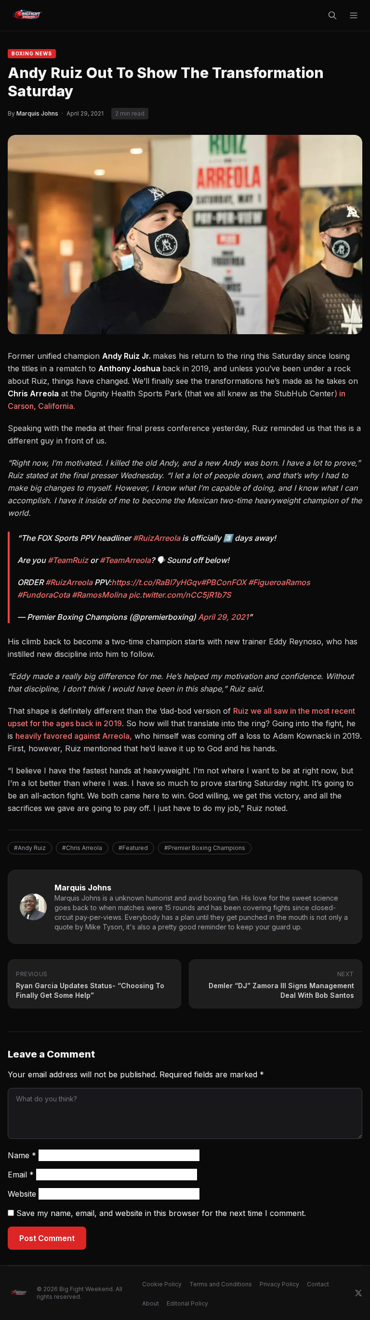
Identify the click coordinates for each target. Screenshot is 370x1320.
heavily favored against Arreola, (73, 736)
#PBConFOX (223, 582)
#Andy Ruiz (30, 847)
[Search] (332, 15)
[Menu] (353, 15)
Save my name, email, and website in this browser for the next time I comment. (161, 1213)
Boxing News (32, 53)
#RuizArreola (156, 538)
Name (22, 1155)
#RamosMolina (99, 595)
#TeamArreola (125, 560)
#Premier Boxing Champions (204, 847)
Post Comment (47, 1238)
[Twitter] (358, 1293)
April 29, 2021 (223, 617)
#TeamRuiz (68, 560)
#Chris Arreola (82, 847)
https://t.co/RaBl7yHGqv (156, 582)
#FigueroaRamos (279, 582)
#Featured (133, 847)
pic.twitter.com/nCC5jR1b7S (180, 595)
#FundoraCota (43, 595)
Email (21, 1174)
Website (22, 1194)
